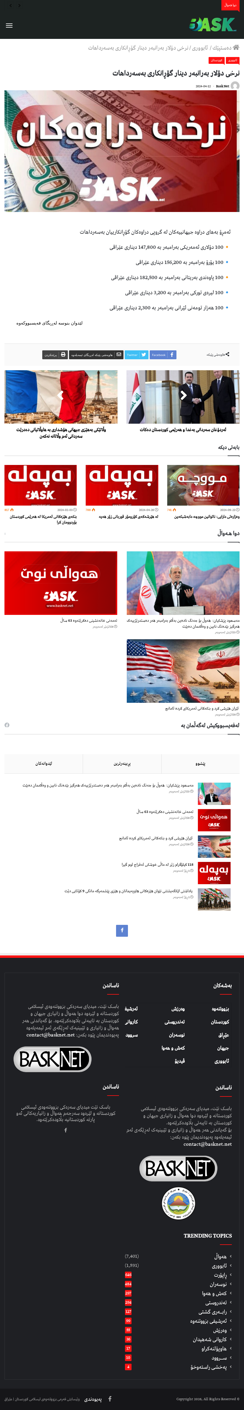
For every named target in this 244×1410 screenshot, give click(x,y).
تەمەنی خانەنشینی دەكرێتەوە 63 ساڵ (88, 620)
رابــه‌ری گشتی (212, 1311)
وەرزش (178, 1009)
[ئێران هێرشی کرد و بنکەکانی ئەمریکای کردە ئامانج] (183, 671)
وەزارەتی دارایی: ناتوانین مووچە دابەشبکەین (207, 516)
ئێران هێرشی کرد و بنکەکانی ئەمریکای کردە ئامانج (202, 708)
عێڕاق (223, 1035)
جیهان (223, 1048)
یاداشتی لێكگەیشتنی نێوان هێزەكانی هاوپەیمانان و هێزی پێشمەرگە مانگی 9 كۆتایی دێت (129, 891)
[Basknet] (211, 24)
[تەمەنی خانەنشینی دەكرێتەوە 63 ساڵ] (60, 583)
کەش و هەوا (173, 1048)
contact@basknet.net (208, 1144)
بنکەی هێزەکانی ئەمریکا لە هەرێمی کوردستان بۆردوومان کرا (43, 519)
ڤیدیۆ (180, 1061)
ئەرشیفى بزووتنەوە (208, 1321)
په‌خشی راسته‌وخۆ (208, 1367)
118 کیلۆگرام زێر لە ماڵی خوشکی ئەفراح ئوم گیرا (157, 864)
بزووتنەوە (220, 1009)
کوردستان (220, 1022)
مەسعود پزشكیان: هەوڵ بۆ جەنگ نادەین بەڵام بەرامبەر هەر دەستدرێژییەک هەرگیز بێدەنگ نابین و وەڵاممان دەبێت (183, 623)
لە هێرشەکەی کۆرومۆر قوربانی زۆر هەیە (128, 516)
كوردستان (216, 60)
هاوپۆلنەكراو (214, 1348)
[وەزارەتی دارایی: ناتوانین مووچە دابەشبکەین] (203, 485)
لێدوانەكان (43, 763)
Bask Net (222, 86)
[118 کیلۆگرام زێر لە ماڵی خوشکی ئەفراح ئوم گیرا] (214, 873)
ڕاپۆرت (220, 1275)
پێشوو (200, 763)
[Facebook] (122, 931)
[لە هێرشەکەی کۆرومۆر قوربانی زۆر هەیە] (122, 485)
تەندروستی (175, 1022)
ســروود (219, 1357)
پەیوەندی (93, 1399)
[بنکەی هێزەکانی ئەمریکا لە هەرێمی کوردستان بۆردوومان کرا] (40, 485)
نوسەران (177, 1035)
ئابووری (200, 48)
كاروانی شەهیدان (210, 1339)
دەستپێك (222, 48)
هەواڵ (220, 1256)
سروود (132, 1035)
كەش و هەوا (214, 1293)
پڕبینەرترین (122, 763)
